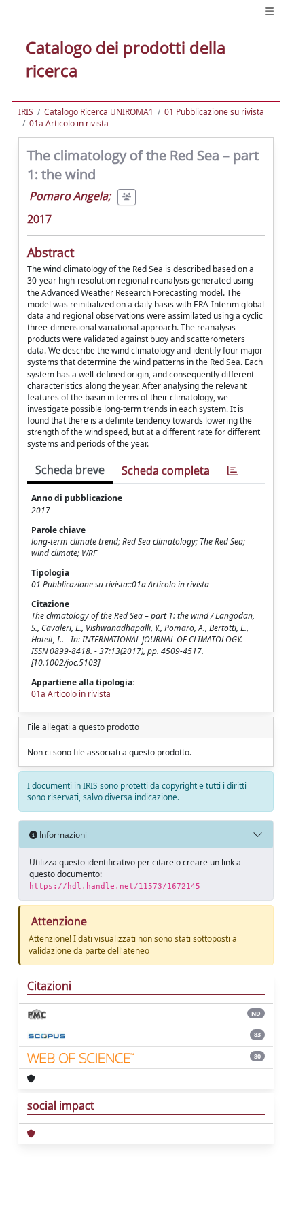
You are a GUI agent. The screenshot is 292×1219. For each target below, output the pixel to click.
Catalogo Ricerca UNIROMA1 (98, 112)
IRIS (25, 112)
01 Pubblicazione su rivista (214, 112)
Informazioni (62, 834)
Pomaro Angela (68, 195)
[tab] (233, 470)
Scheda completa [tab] (166, 470)
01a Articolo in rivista (69, 123)
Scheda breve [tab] (70, 469)
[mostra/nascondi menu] (269, 11)
